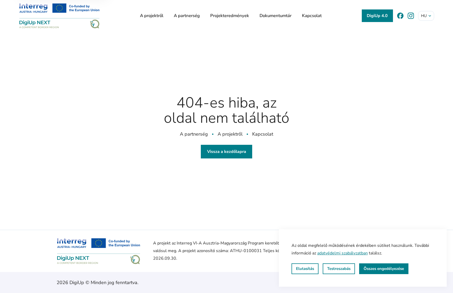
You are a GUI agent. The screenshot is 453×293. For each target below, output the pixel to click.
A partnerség (187, 16)
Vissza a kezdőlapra (226, 152)
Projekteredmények (229, 16)
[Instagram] (411, 16)
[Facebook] (400, 16)
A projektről (151, 16)
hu (424, 15)
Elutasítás (305, 268)
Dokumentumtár (276, 16)
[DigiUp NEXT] (59, 15)
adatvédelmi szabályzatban (342, 253)
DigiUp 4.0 (377, 16)
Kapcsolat (312, 16)
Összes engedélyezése (384, 268)
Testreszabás (338, 268)
